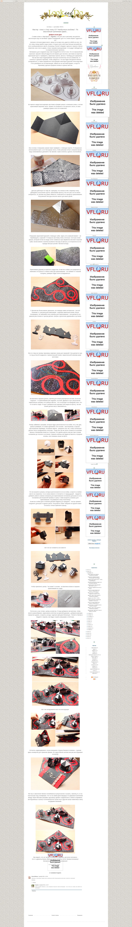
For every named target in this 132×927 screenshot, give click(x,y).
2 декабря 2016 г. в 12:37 (44, 884)
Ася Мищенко (95, 677)
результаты (93, 664)
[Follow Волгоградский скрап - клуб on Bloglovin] (94, 544)
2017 (88, 569)
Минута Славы (94, 656)
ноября (89, 613)
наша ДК (94, 659)
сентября (90, 616)
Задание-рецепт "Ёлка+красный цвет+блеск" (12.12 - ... (94, 585)
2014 (88, 633)
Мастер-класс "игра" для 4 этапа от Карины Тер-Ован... (95, 611)
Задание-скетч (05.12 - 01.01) (93, 598)
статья (94, 670)
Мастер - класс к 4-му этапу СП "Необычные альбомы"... (94, 608)
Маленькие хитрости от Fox (94, 654)
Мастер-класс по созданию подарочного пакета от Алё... (94, 593)
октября (89, 614)
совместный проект (94, 669)
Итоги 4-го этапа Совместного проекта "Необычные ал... (94, 591)
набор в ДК (94, 657)
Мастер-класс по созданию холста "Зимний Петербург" (94, 605)
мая (89, 623)
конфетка (94, 653)
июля (89, 619)
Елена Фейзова (35, 876)
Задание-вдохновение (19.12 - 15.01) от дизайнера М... (95, 580)
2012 (88, 636)
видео (94, 649)
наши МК (57, 865)
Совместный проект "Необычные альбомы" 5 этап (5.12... (94, 600)
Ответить (34, 890)
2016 (88, 571)
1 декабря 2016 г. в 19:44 (43, 876)
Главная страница (55, 915)
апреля (89, 624)
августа (89, 618)
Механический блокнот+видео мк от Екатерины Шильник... (95, 583)
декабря (90, 572)
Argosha (53, 36)
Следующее (30, 915)
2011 (88, 638)
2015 (88, 631)
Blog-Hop (94, 673)
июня (89, 621)
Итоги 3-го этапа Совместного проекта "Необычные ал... (94, 603)
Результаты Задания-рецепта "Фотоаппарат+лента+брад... (94, 577)
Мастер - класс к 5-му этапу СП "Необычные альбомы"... (94, 596)
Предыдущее (79, 915)
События (94, 667)
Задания (93, 650)
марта (89, 626)
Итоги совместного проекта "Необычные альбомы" (93, 575)
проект (94, 663)
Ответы (34, 882)
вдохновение (94, 647)
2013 (88, 634)
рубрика (93, 666)
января (89, 629)
